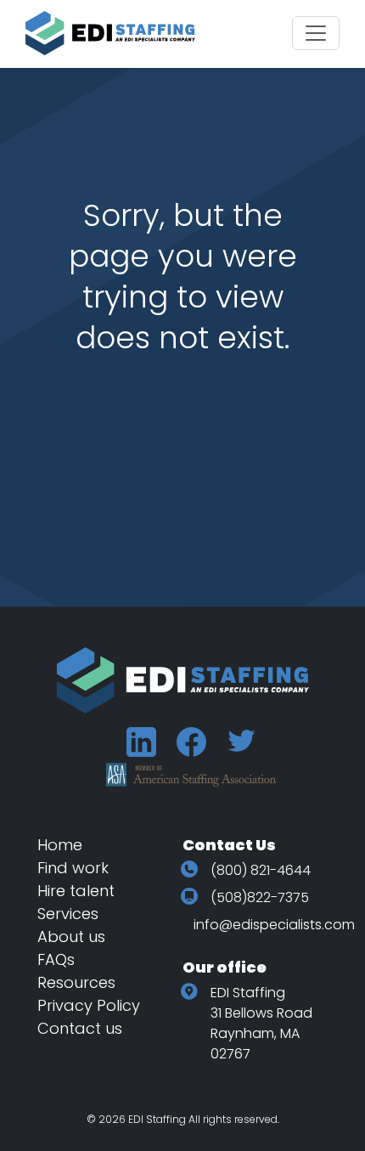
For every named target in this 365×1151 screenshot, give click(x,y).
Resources (76, 982)
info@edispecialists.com (274, 924)
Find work (73, 867)
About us (71, 936)
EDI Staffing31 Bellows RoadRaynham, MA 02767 (261, 1023)
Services (67, 913)
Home (59, 844)
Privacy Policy (88, 1005)
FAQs (56, 959)
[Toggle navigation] (316, 33)
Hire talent (76, 890)
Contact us (79, 1028)
